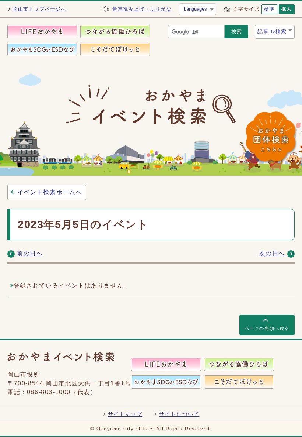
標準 (269, 9)
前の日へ (30, 253)
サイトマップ (125, 414)
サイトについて (179, 414)
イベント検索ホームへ (49, 192)
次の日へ (272, 253)
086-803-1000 (49, 392)
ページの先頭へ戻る (267, 328)
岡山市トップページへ (39, 9)
